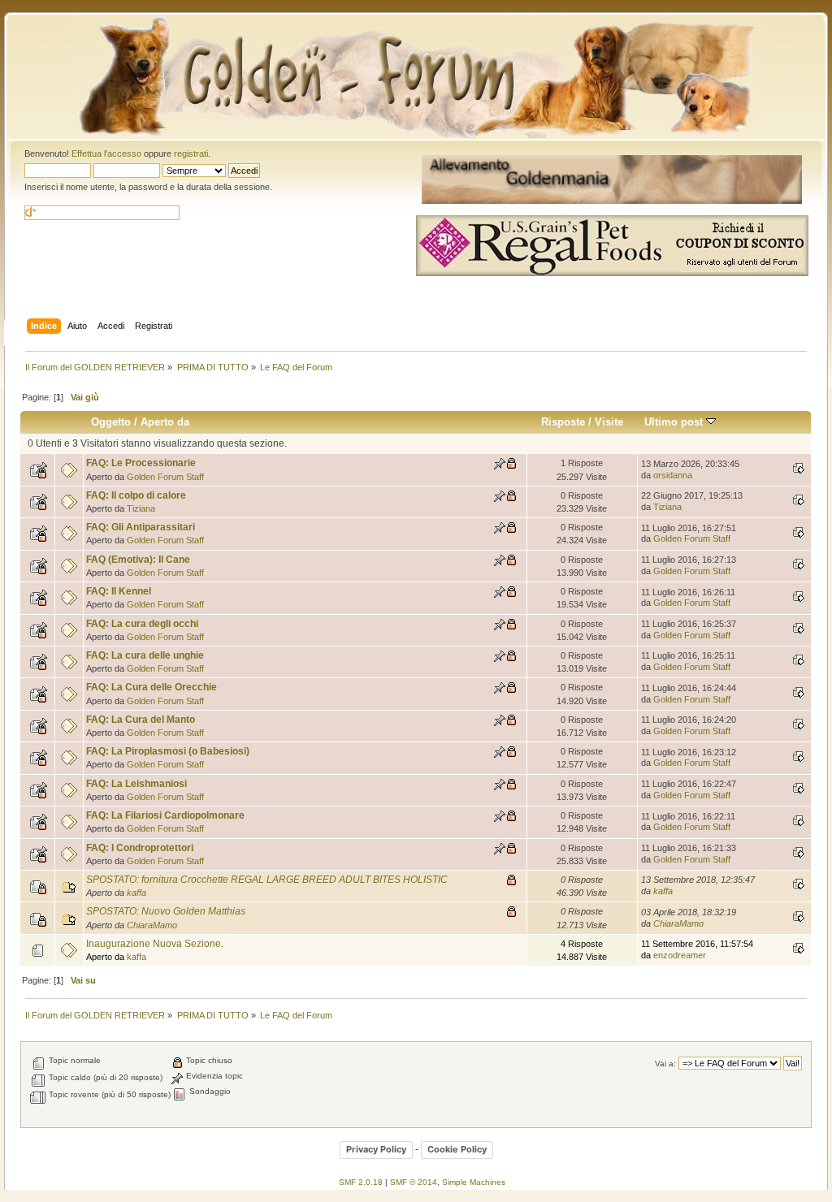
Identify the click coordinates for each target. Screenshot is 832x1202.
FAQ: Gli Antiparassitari (140, 527)
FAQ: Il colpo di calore (136, 495)
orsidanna (672, 475)
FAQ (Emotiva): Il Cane (138, 559)
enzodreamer (679, 955)
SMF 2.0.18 (361, 1182)
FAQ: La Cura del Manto (140, 719)
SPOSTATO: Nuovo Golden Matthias (165, 911)
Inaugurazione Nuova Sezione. (154, 943)
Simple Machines (473, 1182)
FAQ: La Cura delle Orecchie (151, 687)
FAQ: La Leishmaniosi (136, 783)
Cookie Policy (457, 1149)
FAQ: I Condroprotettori (139, 848)
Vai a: (665, 1063)
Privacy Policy (376, 1149)
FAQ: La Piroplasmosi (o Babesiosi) (167, 751)
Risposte (563, 422)
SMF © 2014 (413, 1182)
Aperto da (165, 422)
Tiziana (141, 508)
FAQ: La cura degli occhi (142, 623)
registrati (191, 153)
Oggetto (111, 422)
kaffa (136, 892)
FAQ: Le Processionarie (141, 463)
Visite (609, 422)
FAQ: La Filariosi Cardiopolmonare (165, 815)
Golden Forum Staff (165, 477)
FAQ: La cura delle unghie (145, 655)
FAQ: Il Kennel (118, 591)
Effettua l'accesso (106, 153)
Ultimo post (675, 422)
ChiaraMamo (152, 925)
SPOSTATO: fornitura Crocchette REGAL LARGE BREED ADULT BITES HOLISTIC (267, 879)
